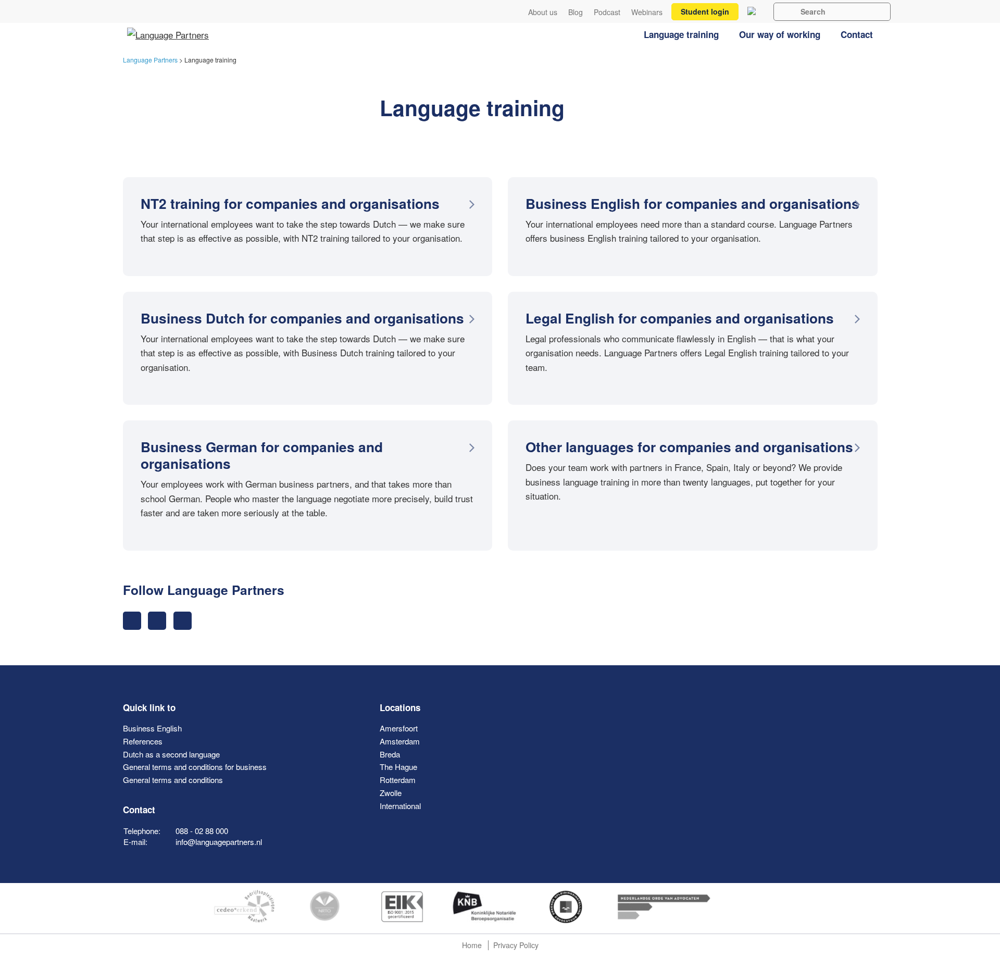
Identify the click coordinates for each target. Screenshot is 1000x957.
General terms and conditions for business (195, 766)
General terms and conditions (173, 779)
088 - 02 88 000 (202, 830)
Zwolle (391, 792)
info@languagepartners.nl (219, 841)
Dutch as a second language (171, 754)
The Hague (398, 766)
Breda (390, 754)
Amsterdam (400, 741)
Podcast (607, 12)
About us (542, 12)
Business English (152, 728)
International (400, 805)
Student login (705, 11)
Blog (575, 12)
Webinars (646, 12)
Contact (857, 34)
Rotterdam (398, 779)
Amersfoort (399, 728)
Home (472, 945)
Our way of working (779, 34)
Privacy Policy (516, 945)
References (142, 741)
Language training (681, 34)
